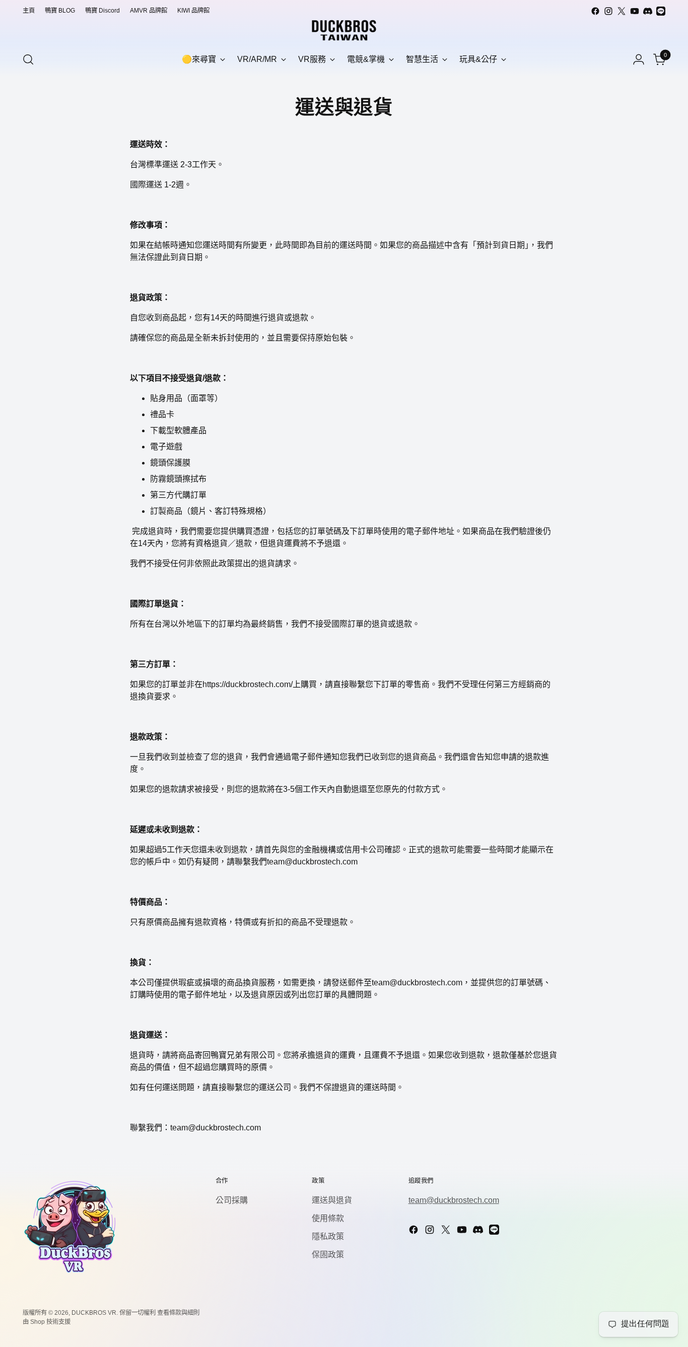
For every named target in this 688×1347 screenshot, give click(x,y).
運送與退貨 (332, 1200)
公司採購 (232, 1200)
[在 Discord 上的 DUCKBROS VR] (647, 11)
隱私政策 (328, 1236)
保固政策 (328, 1254)
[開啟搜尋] (28, 59)
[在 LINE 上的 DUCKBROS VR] (660, 11)
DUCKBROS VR (94, 1312)
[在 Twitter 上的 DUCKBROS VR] (621, 11)
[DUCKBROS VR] (344, 30)
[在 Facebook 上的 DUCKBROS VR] (595, 11)
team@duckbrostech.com (453, 1200)
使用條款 (328, 1218)
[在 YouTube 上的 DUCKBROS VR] (634, 11)
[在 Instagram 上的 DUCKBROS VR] (608, 11)
